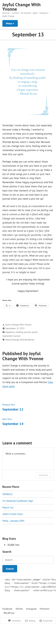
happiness (10, 332)
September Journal (11, 336)
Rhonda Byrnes (27, 339)
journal (27, 332)
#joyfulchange (12, 339)
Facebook (7, 608)
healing (19, 332)
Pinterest (44, 608)
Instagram (31, 608)
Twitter (19, 608)
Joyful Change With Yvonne (21, 7)
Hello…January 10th (13, 520)
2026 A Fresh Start (12, 514)
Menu (12, 23)
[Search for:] (28, 560)
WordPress (9, 613)
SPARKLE (7, 494)
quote (34, 332)
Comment (43, 475)
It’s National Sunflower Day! (17, 500)
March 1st (7, 507)
